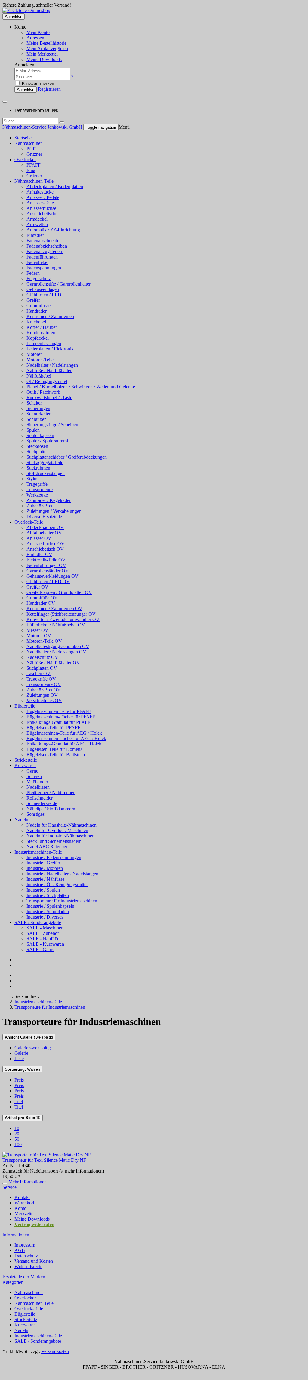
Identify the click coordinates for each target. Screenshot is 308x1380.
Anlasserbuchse (41, 208)
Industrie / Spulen (43, 889)
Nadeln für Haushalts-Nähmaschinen (61, 825)
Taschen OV (38, 673)
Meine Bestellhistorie (46, 43)
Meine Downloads (32, 1219)
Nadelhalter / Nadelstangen (52, 365)
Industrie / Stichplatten (47, 895)
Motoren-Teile (40, 359)
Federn (33, 273)
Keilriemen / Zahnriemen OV (54, 608)
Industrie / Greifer (43, 862)
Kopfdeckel (37, 338)
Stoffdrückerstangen (45, 473)
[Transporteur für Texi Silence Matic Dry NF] (46, 1154)
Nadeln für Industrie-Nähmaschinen (60, 835)
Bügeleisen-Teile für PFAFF (53, 727)
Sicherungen (38, 408)
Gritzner (34, 154)
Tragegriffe (37, 484)
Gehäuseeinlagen (42, 289)
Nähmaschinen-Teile (34, 181)
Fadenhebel (37, 262)
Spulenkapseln (40, 435)
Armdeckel (37, 219)
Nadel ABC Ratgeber (46, 846)
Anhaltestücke (40, 191)
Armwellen (37, 224)
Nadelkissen (38, 787)
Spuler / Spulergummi (47, 440)
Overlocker (25, 159)
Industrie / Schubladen (47, 911)
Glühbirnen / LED (43, 294)
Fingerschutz (38, 278)
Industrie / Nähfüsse (45, 879)
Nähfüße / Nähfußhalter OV (53, 662)
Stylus (32, 478)
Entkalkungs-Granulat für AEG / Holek (63, 743)
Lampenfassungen (43, 343)
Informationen (15, 1234)
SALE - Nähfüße (42, 938)
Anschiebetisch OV (45, 549)
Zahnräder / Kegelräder (48, 500)
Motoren (34, 354)
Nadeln (21, 819)
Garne (32, 770)
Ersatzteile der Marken (23, 1276)
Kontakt (22, 1197)
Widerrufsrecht (28, 1266)
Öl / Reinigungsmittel (46, 381)
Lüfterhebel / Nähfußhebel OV (55, 624)
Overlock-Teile (28, 522)
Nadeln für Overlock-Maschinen (57, 830)
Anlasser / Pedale (42, 197)
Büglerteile (24, 705)
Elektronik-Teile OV (46, 559)
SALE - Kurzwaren (45, 944)
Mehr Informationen (27, 1181)
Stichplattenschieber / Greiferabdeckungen (66, 457)
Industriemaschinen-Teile (38, 852)
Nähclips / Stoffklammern (50, 808)
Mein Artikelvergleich (47, 48)
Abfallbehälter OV (44, 532)
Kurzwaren (25, 765)
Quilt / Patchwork (43, 392)
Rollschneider (39, 797)
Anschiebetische (41, 213)
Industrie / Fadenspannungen (53, 857)
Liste (19, 1058)
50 (16, 1139)
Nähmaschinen (28, 143)
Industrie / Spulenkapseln (50, 906)
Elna (30, 170)
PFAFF (33, 164)
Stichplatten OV (41, 668)
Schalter (34, 402)
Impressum (24, 1244)
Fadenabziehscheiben (46, 246)
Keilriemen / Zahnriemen (50, 316)
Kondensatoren (40, 332)
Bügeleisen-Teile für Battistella (55, 754)
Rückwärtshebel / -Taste (49, 397)
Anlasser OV (38, 538)
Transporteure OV (43, 684)
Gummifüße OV (42, 597)
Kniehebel (36, 321)
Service (9, 1187)
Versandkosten (55, 1351)
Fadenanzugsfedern (44, 251)
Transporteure (39, 489)
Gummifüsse (38, 305)
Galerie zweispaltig (29, 1037)
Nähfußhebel (38, 375)
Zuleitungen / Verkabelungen (54, 511)
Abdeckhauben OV (45, 527)
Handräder (36, 311)
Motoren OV (38, 635)
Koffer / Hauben (42, 327)
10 (22, 1117)
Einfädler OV (39, 554)
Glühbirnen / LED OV (48, 581)
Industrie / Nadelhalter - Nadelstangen (62, 873)
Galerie (21, 1053)
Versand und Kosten (33, 1261)
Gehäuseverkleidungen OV (52, 576)
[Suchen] (61, 122)
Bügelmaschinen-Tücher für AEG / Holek (66, 738)
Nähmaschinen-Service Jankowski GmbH (42, 127)
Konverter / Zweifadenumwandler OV (63, 619)
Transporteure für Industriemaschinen (61, 900)
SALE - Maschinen (44, 927)
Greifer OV (37, 586)
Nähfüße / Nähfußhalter (49, 370)
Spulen (33, 430)
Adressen (35, 37)
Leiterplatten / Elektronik (50, 348)
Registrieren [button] (49, 89)
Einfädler (35, 235)
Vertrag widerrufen (34, 1224)
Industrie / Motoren (44, 868)
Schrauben (36, 419)
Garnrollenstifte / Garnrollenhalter (58, 283)
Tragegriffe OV (41, 678)
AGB (19, 1250)
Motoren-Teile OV (44, 641)
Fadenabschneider (43, 240)
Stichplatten (37, 451)
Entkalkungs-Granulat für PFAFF (58, 722)
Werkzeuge (37, 494)
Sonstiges (35, 814)
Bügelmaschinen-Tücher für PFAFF (60, 716)
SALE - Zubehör (42, 933)
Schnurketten (38, 413)
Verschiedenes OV (44, 700)
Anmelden (13, 16)
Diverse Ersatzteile (44, 516)
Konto (20, 1208)
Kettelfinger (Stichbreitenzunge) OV (61, 614)
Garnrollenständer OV (47, 570)
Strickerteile (25, 760)
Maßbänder (37, 781)
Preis (19, 1079)
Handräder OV (40, 603)
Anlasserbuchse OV (45, 543)
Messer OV (37, 630)
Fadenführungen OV (46, 565)
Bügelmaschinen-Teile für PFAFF (58, 711)
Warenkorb (24, 1202)
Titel (18, 1101)
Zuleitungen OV (42, 695)
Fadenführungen (42, 256)
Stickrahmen (38, 467)
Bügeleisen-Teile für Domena (54, 749)
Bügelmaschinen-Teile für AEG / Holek (64, 733)
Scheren (34, 776)
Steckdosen (37, 446)
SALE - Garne (40, 949)
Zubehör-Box (39, 505)
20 (16, 1133)
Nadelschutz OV (42, 657)
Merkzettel (24, 1213)
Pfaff (31, 148)
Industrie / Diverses (44, 916)
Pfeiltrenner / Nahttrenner (50, 792)
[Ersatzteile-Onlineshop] (26, 10)
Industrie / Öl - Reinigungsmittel (57, 884)
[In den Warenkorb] (4, 1183)
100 (18, 1144)
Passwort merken (37, 83)
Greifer (33, 300)
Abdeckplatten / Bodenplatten (54, 186)
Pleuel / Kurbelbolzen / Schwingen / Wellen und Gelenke (80, 386)
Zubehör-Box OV (43, 689)
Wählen (22, 1069)
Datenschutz (26, 1255)
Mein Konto (38, 32)
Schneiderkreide (41, 803)
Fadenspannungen (43, 267)
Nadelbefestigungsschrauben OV (57, 646)
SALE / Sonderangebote (37, 922)
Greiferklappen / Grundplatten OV (59, 592)
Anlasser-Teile (40, 202)
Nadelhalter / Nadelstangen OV (56, 651)
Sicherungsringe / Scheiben (52, 424)
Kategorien (12, 1282)
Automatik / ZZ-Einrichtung (53, 229)
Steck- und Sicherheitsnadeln (54, 841)
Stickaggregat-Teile (44, 462)
